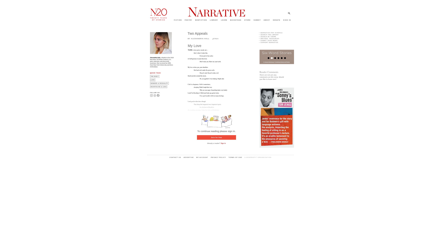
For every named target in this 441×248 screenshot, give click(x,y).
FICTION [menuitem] (178, 20)
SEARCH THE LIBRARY (270, 34)
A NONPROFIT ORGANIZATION (258, 157)
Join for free (216, 137)
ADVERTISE (189, 157)
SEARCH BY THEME (268, 36)
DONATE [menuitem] (276, 20)
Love (153, 80)
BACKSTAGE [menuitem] (236, 20)
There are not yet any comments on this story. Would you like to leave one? (272, 77)
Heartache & (159, 87)
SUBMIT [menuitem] (257, 20)
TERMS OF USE (235, 157)
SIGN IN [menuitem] (287, 20)
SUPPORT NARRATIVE (269, 42)
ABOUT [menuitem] (267, 20)
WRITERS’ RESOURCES (270, 38)
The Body (155, 76)
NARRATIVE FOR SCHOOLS (272, 33)
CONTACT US (175, 157)
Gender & (159, 83)
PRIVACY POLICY (218, 157)
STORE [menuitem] (247, 20)
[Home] (157, 20)
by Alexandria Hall (198, 38)
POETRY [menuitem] (188, 20)
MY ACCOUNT (202, 157)
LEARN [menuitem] (224, 20)
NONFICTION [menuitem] (201, 20)
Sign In (223, 143)
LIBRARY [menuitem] (214, 20)
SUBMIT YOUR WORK (269, 40)
